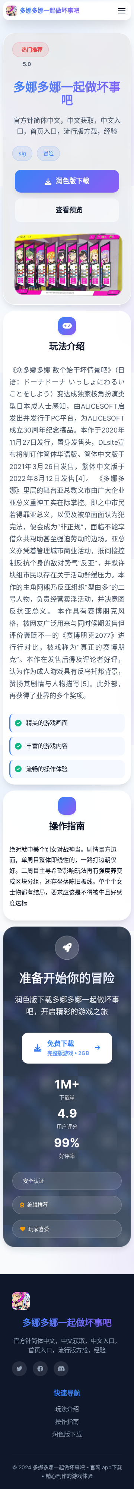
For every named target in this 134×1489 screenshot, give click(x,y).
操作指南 (67, 1421)
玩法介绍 (67, 1409)
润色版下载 (67, 1434)
